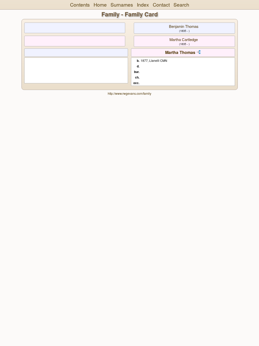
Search (181, 4)
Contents (80, 4)
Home (100, 4)
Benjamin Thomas (183, 26)
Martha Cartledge (183, 39)
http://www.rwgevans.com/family (129, 93)
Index (143, 4)
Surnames (122, 4)
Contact (161, 4)
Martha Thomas (180, 52)
